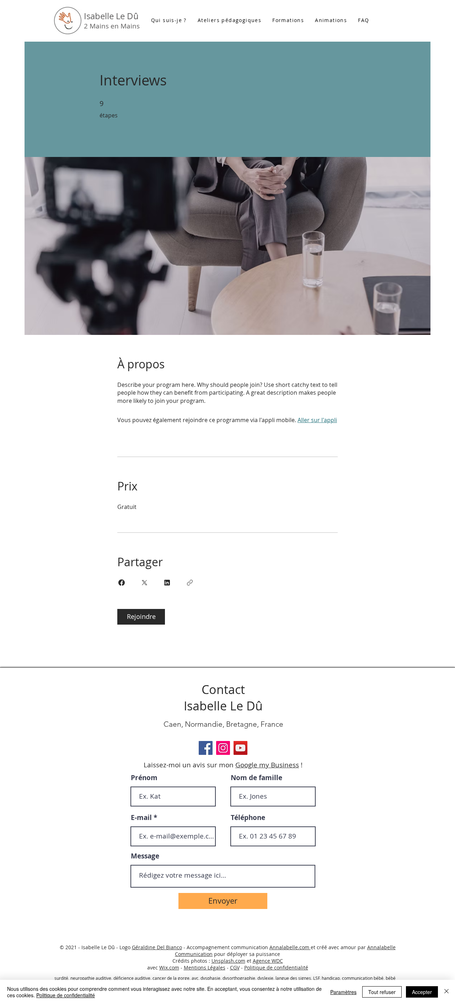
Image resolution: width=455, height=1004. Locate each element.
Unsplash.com (228, 960)
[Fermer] (446, 991)
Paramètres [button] (343, 991)
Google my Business (267, 764)
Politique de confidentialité (276, 967)
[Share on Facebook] (121, 582)
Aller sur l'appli (317, 420)
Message (145, 856)
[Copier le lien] (190, 582)
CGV (235, 967)
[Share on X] (144, 582)
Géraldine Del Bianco (157, 947)
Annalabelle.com (290, 947)
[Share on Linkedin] (167, 582)
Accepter (422, 991)
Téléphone (248, 817)
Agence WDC (268, 960)
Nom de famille (256, 777)
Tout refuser (382, 991)
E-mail (141, 817)
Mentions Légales (204, 967)
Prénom (144, 777)
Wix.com (169, 967)
